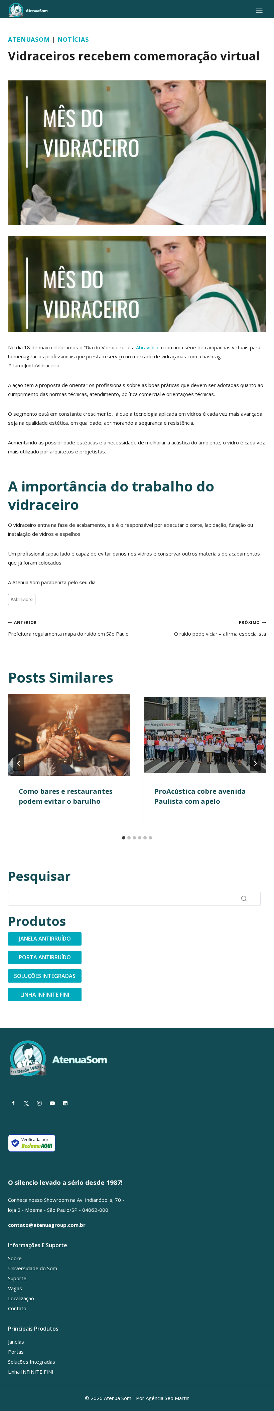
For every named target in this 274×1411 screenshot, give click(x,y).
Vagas (15, 1288)
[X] (26, 1103)
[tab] (123, 837)
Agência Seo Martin (167, 1398)
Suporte (17, 1278)
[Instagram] (39, 1103)
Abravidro (147, 347)
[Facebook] (13, 1103)
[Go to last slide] (18, 763)
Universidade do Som (32, 1268)
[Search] (244, 899)
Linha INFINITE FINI (30, 1371)
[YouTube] (52, 1103)
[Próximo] (255, 763)
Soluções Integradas (31, 1361)
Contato (17, 1308)
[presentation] (69, 735)
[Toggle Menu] (259, 10)
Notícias (73, 39)
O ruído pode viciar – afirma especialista (220, 628)
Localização (21, 1298)
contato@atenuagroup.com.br (47, 1224)
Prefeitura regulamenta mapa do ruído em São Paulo (68, 628)
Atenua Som (27, 71)
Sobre (15, 1258)
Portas (16, 1351)
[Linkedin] (65, 1103)
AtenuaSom (29, 39)
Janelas (16, 1341)
